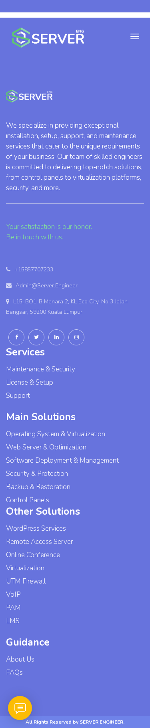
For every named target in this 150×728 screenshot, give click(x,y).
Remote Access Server (39, 541)
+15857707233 (33, 269)
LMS (13, 621)
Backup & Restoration (38, 486)
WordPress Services (36, 528)
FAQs (14, 672)
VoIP (13, 594)
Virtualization (25, 568)
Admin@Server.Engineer (47, 285)
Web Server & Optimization (46, 447)
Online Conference (33, 555)
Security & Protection (37, 473)
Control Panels (27, 500)
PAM (13, 607)
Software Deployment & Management (62, 460)
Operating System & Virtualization (55, 434)
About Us (20, 659)
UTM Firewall (26, 581)
